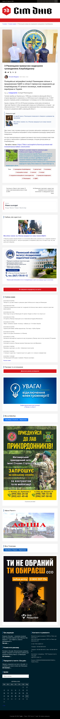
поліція (42, 172)
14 (19, 693)
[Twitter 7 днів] (47, 1)
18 (8, 696)
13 (15, 693)
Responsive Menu (56, 1)
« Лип (3, 705)
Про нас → (5, 643)
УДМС (36, 178)
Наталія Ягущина (14, 77)
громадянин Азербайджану (22, 169)
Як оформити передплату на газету (30, 289)
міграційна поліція (22, 172)
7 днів (20, 716)
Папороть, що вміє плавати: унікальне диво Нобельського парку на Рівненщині (25, 302)
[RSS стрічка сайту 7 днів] (44, 1)
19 (11, 696)
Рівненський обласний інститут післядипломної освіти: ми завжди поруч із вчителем (30, 280)
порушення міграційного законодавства (22, 175)
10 (4, 693)
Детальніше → (6, 656)
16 (27, 693)
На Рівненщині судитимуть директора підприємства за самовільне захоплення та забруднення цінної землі (43, 191)
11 (8, 693)
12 (11, 693)
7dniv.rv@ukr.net (39, 644)
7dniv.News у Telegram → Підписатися (15, 549)
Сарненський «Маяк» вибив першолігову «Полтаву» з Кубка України (22, 328)
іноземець (48, 169)
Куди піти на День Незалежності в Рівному (15, 333)
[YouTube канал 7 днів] (52, 1)
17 (4, 696)
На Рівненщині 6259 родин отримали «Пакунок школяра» (19, 358)
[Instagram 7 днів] (41, 1)
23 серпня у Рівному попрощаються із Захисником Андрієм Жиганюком (23, 318)
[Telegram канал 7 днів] (50, 1)
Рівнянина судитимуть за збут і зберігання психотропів (19, 348)
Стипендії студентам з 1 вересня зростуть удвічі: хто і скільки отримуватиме (25, 353)
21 (19, 696)
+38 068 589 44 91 (41, 646)
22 (23, 696)
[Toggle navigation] (4, 20)
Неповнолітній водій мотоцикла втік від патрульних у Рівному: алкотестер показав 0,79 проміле (30, 338)
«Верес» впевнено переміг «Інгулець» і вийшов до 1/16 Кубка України (22, 323)
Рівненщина (26, 178)
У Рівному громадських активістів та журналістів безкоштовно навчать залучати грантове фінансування (29, 308)
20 (15, 696)
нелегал (34, 172)
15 (23, 693)
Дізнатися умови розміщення (30, 371)
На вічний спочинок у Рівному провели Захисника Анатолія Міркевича (22, 343)
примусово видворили (44, 175)
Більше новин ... (8, 360)
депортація (37, 169)
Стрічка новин (10, 297)
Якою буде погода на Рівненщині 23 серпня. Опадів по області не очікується (24, 314)
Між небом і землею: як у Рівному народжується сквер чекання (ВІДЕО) (25, 236)
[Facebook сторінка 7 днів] (38, 1)
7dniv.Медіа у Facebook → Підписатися (16, 419)
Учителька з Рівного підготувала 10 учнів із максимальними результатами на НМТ (16, 190)
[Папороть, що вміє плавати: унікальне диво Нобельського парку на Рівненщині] (12, 150)
